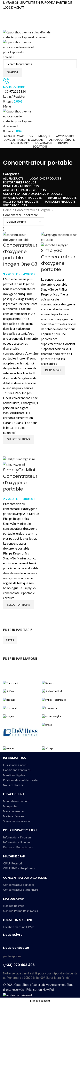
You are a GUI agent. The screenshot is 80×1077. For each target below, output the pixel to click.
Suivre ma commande (16, 821)
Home (7, 210)
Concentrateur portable (18, 884)
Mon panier (10, 806)
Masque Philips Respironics (20, 911)
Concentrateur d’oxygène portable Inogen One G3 (20, 254)
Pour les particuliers (20, 830)
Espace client (14, 794)
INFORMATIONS (14, 758)
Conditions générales (17, 770)
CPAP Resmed (12, 863)
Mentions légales (14, 775)
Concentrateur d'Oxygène (33, 210)
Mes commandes (14, 811)
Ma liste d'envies (13, 816)
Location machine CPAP (18, 927)
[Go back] (8, 153)
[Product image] (54, 244)
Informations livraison (17, 837)
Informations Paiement (18, 842)
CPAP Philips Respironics (19, 868)
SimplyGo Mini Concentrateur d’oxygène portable (20, 479)
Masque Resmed (13, 905)
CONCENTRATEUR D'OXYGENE (25, 877)
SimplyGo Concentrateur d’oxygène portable (58, 260)
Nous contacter (13, 785)
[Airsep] (40, 715)
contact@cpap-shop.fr (18, 22)
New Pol (48, 989)
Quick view (8, 449)
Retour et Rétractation (18, 847)
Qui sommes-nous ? (15, 765)
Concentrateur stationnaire (21, 889)
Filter (10, 640)
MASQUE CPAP (13, 898)
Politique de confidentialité (20, 780)
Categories (11, 173)
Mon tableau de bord (16, 801)
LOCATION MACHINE (18, 920)
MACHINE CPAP (14, 856)
